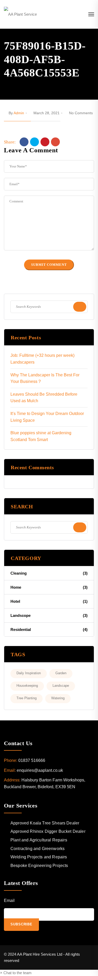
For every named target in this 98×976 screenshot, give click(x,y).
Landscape (61, 686)
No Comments (81, 113)
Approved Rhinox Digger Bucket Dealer (47, 831)
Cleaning (49, 573)
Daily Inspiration (28, 673)
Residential (49, 629)
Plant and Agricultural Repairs (38, 840)
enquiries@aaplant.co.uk (40, 770)
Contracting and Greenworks (37, 848)
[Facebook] (24, 141)
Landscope (49, 615)
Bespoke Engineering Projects (39, 865)
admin (19, 113)
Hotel (49, 601)
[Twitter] (34, 141)
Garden (60, 673)
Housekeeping (27, 686)
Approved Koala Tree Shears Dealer (44, 823)
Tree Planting (26, 698)
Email (9, 900)
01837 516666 (31, 760)
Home (49, 587)
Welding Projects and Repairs (38, 857)
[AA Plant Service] (20, 14)
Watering (58, 698)
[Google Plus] (55, 141)
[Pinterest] (45, 141)
